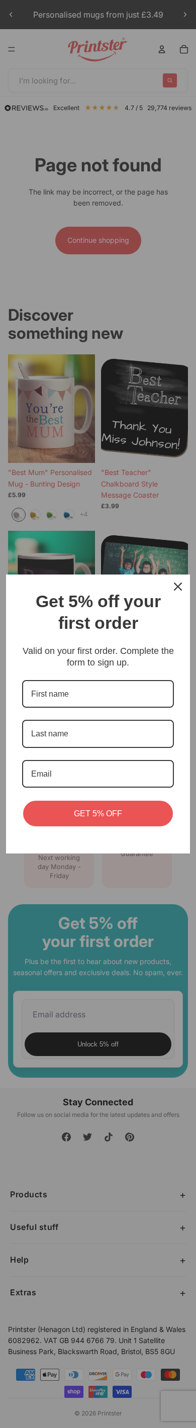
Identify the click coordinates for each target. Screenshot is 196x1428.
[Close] (178, 587)
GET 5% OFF (98, 813)
